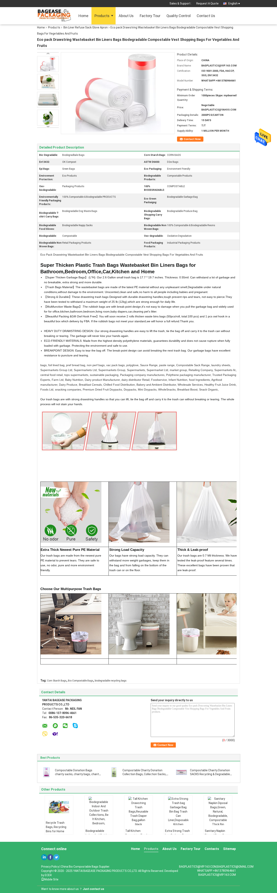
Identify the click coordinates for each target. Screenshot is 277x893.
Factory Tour (150, 16)
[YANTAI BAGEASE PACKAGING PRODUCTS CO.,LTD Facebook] (50, 857)
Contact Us (206, 16)
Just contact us (93, 889)
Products (102, 16)
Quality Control (178, 16)
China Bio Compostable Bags (79, 866)
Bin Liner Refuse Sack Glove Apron (85, 27)
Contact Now (192, 139)
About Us (126, 16)
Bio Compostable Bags (80, 680)
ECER (48, 875)
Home (83, 16)
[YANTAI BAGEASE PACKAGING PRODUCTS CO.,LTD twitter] (56, 857)
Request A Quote (207, 3)
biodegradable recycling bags (111, 680)
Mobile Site (51, 879)
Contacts (212, 849)
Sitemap (229, 849)
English (233, 3)
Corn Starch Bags (57, 680)
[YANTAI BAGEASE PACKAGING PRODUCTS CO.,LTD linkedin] (44, 857)
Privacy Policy (50, 866)
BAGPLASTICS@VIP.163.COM (217, 874)
